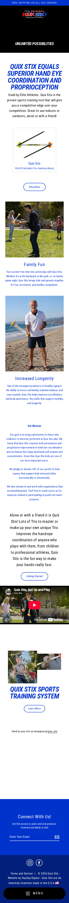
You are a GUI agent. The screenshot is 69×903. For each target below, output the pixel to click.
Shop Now (34, 187)
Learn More (34, 708)
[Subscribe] (56, 837)
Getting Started (34, 576)
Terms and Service (22, 873)
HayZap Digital (30, 878)
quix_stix (52, 731)
